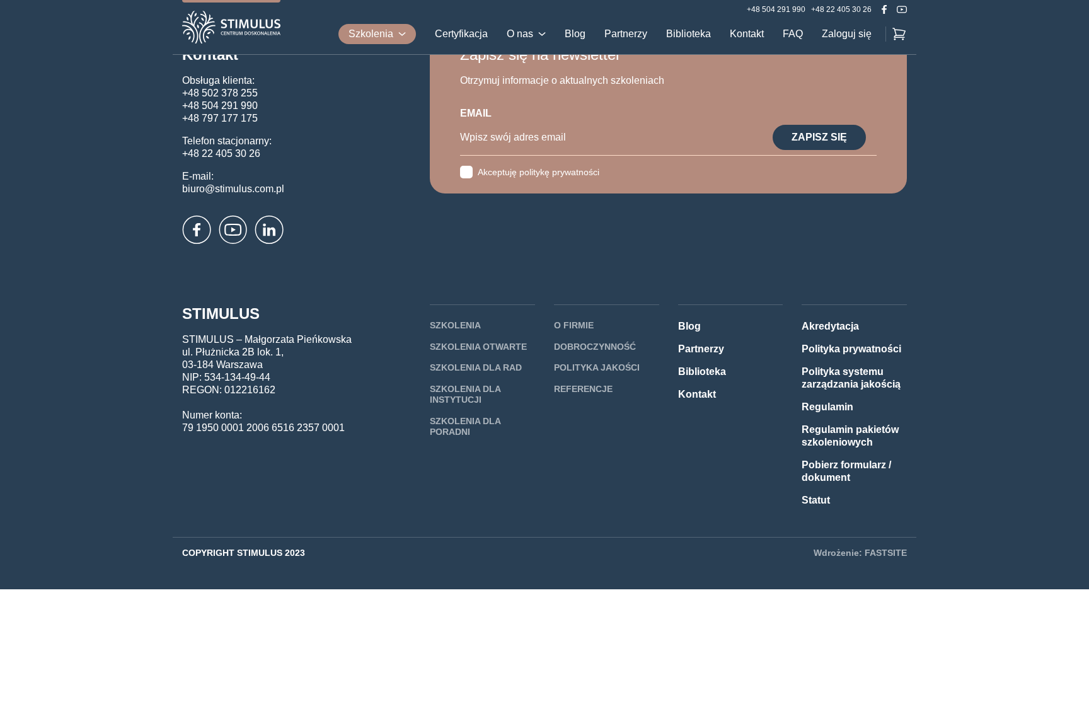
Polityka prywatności (851, 348)
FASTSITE (886, 553)
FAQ (793, 34)
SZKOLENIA (455, 325)
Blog (575, 34)
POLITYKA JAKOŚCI (597, 367)
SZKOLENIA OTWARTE (478, 347)
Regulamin (827, 406)
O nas (520, 34)
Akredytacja (830, 326)
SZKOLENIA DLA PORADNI (465, 426)
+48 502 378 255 (220, 93)
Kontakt (747, 34)
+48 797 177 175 (220, 118)
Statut (816, 500)
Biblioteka (688, 34)
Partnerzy (625, 34)
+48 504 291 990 (776, 9)
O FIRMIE (574, 325)
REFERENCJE (583, 389)
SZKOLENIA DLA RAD (476, 367)
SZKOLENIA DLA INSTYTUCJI (465, 394)
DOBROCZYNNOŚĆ (595, 347)
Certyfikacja (461, 34)
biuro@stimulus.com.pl (233, 188)
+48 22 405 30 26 (841, 9)
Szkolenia (371, 33)
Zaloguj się (847, 34)
